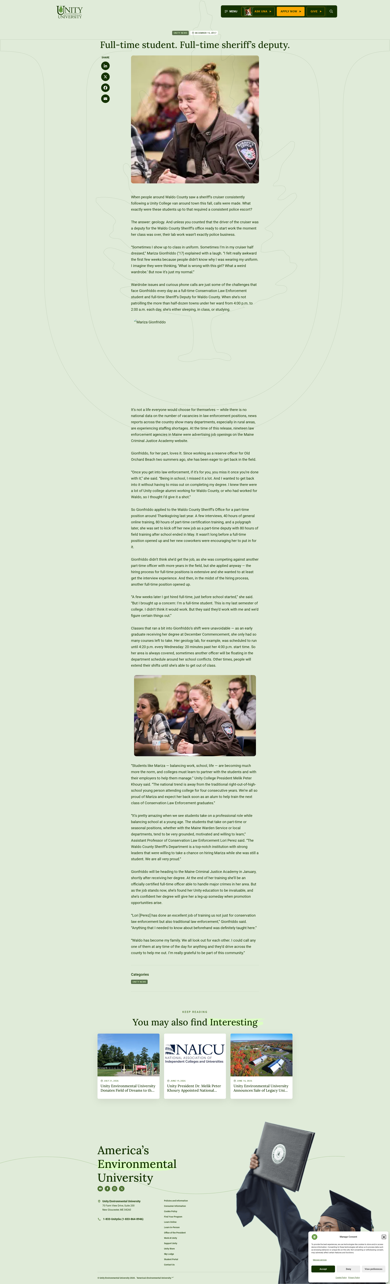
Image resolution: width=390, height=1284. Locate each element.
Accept (323, 1269)
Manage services (320, 1260)
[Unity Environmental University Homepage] (69, 12)
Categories (140, 974)
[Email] (105, 98)
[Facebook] (105, 87)
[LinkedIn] (105, 66)
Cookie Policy (341, 1278)
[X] (105, 77)
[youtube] (100, 1188)
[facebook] (107, 1188)
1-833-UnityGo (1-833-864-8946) (122, 1219)
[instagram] (114, 1188)
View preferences (373, 1269)
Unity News (180, 32)
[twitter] (121, 1188)
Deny (348, 1269)
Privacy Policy (354, 1278)
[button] (383, 1236)
